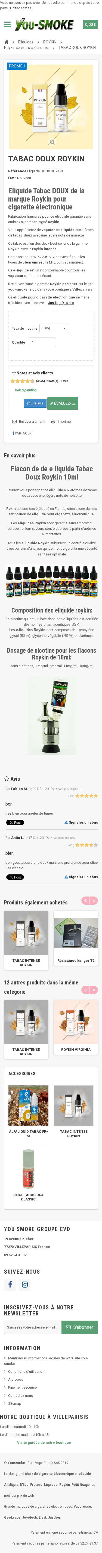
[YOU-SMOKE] (45, 24)
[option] (26, 940)
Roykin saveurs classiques (26, 47)
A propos (15, 1379)
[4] (18, 381)
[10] (33, 381)
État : (12, 178)
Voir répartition (26, 390)
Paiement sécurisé (22, 1387)
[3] (15, 381)
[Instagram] (25, 1285)
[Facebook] (10, 1285)
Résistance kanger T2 (75, 961)
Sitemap (14, 1403)
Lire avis (37, 403)
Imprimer (65, 421)
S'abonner (82, 1327)
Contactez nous (20, 1396)
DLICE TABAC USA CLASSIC (28, 1197)
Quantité (18, 342)
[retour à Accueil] (6, 42)
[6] (23, 381)
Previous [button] (85, 901)
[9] (30, 381)
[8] (28, 381)
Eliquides (25, 42)
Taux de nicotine (25, 328)
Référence (17, 171)
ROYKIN (49, 42)
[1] (10, 381)
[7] (25, 381)
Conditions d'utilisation (26, 1371)
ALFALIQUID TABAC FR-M (28, 1133)
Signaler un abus (83, 822)
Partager (23, 433)
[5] (20, 381)
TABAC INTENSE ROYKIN (26, 963)
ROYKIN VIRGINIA (76, 1050)
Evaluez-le (64, 403)
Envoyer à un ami (32, 421)
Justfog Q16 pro (61, 303)
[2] (13, 381)
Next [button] (94, 901)
